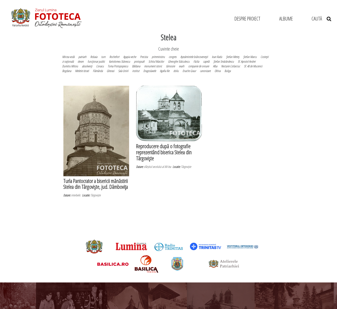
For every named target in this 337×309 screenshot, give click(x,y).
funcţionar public (96, 61)
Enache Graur (189, 71)
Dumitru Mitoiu (70, 66)
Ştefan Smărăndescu (223, 61)
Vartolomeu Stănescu (119, 61)
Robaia (93, 57)
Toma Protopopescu (118, 66)
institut (135, 71)
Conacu (100, 66)
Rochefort (114, 57)
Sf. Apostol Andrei (246, 61)
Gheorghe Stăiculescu (179, 61)
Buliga (227, 71)
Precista (144, 57)
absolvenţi (87, 66)
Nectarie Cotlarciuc (230, 66)
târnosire (170, 66)
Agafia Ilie (164, 71)
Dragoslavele (149, 71)
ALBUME (286, 18)
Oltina (218, 71)
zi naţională (68, 61)
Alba (215, 66)
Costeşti (265, 57)
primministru (158, 57)
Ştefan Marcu (250, 57)
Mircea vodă (68, 57)
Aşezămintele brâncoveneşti (194, 57)
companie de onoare (198, 66)
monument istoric (153, 66)
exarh (181, 66)
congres (172, 57)
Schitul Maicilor (156, 61)
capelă (206, 61)
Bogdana (66, 71)
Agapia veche (129, 57)
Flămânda (98, 71)
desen (81, 61)
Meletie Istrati (82, 71)
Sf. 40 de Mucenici (253, 66)
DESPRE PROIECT (247, 18)
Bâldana (136, 66)
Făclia (196, 61)
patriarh (82, 57)
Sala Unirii (123, 71)
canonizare (205, 71)
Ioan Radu (217, 57)
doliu (176, 71)
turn (103, 57)
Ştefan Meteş (232, 57)
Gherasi (110, 71)
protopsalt (139, 61)
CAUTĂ (319, 18)
